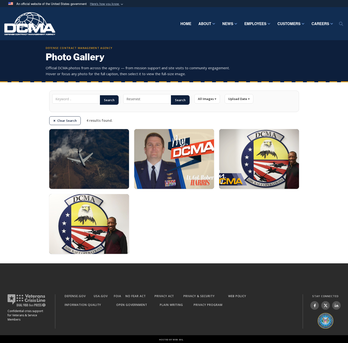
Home (185, 23)
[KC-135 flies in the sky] (89, 159)
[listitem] (314, 305)
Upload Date (238, 99)
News (227, 23)
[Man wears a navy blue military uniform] (174, 159)
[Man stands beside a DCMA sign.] (259, 159)
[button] (107, 3)
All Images (206, 99)
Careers (320, 23)
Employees (255, 23)
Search (109, 100)
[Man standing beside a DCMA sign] (89, 224)
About (204, 23)
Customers (288, 23)
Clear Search (67, 120)
